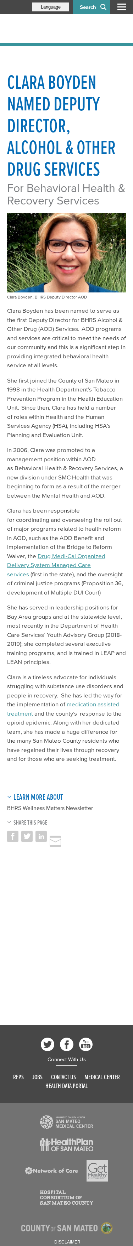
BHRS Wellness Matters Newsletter (50, 808)
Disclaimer (67, 1242)
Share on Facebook (12, 836)
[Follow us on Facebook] (66, 1044)
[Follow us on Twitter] (47, 1044)
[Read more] (66, 1122)
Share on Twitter (27, 836)
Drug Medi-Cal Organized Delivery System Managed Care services (56, 564)
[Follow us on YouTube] (86, 1044)
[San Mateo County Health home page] (53, 28)
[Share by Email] (55, 841)
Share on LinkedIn (41, 836)
